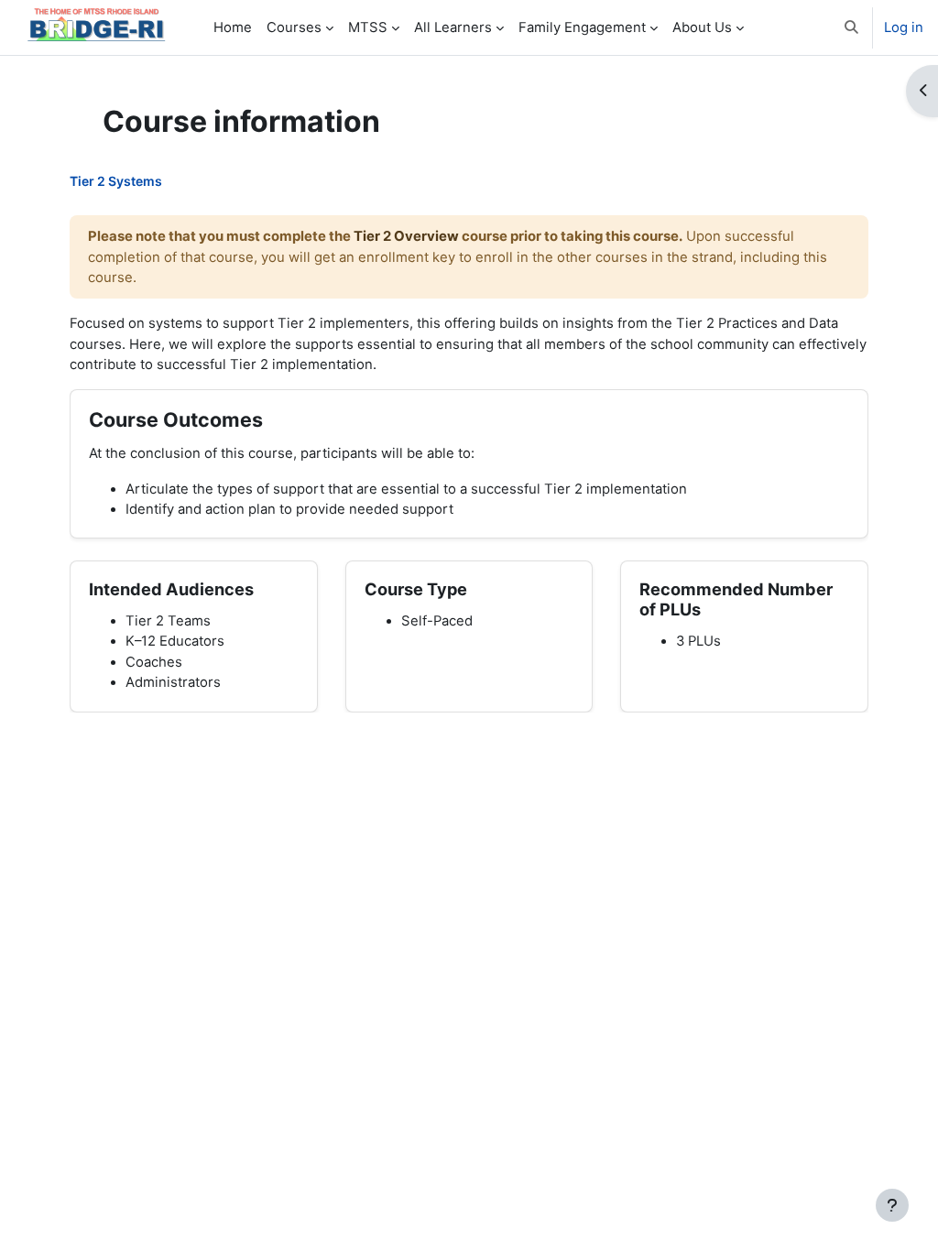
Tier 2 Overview (406, 236)
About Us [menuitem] (702, 27)
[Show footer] (892, 1205)
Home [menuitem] (232, 27)
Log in (903, 27)
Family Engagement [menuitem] (582, 27)
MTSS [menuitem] (367, 27)
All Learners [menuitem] (453, 27)
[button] (851, 27)
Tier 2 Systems (116, 181)
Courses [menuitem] (294, 27)
